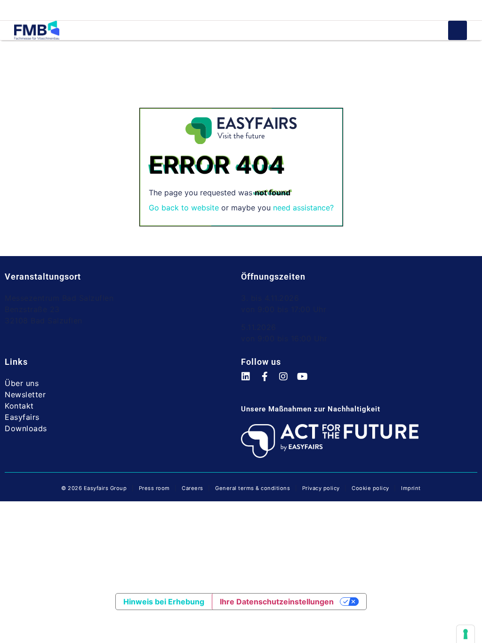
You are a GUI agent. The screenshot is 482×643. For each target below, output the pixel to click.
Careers (192, 488)
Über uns (22, 383)
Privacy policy (321, 488)
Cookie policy (370, 488)
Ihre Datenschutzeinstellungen (277, 601)
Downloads (26, 428)
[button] (457, 30)
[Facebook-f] (269, 381)
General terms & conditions (252, 488)
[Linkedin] (250, 381)
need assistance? (303, 207)
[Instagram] (288, 381)
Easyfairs (22, 417)
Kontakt (19, 405)
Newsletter (25, 394)
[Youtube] (306, 381)
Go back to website (184, 207)
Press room (153, 488)
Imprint (411, 488)
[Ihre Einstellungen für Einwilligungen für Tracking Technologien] (465, 634)
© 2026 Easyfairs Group (94, 488)
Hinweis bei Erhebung (163, 601)
